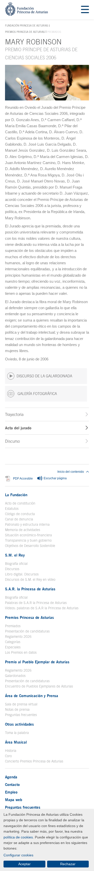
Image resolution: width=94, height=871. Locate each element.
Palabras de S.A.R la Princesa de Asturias (36, 603)
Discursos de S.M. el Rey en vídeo (30, 579)
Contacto (12, 784)
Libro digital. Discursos (22, 574)
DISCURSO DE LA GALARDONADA (44, 376)
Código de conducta (20, 514)
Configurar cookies (18, 855)
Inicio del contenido (70, 471)
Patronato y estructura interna (27, 524)
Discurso (12, 441)
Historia (10, 751)
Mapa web (13, 799)
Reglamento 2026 (18, 637)
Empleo (11, 792)
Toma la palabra (17, 733)
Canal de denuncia (19, 519)
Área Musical (16, 742)
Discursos (12, 569)
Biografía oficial (16, 564)
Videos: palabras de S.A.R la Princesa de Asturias (41, 608)
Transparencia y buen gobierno (28, 540)
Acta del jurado (18, 427)
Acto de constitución (20, 503)
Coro (8, 756)
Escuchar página (55, 478)
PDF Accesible (23, 478)
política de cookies (18, 837)
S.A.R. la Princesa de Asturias (30, 589)
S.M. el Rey (15, 555)
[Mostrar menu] (85, 9)
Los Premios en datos (21, 652)
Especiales (13, 647)
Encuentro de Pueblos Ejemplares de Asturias (39, 686)
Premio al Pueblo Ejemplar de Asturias (37, 661)
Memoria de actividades (22, 530)
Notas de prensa (17, 709)
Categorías (12, 642)
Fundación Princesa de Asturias (26, 26)
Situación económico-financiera (28, 535)
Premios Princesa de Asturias (25, 31)
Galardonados (15, 676)
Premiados (13, 626)
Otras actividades (19, 724)
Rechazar (67, 864)
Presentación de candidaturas (27, 631)
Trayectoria (14, 414)
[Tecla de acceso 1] (26, 14)
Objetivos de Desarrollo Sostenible (30, 546)
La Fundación (16, 494)
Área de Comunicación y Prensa (31, 695)
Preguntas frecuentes (21, 715)
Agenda (11, 777)
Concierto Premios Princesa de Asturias (34, 761)
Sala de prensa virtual (21, 704)
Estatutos (12, 509)
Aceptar (24, 864)
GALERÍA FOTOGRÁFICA (37, 393)
